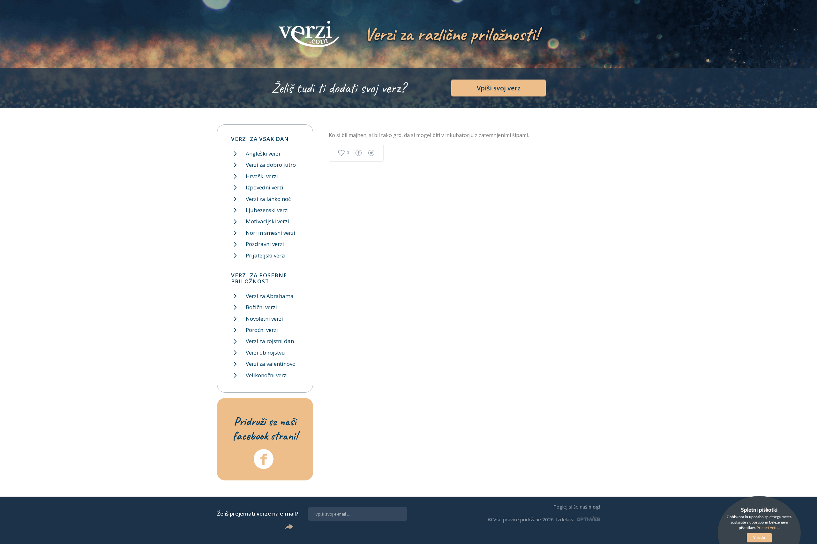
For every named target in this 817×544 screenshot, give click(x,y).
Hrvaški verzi (262, 176)
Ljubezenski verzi (267, 210)
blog (593, 506)
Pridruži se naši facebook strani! (265, 428)
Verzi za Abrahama (270, 296)
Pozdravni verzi (265, 244)
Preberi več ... (768, 528)
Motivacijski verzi (267, 221)
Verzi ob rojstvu (265, 352)
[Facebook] (264, 459)
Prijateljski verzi (266, 255)
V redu (759, 538)
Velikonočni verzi (267, 375)
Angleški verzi (263, 153)
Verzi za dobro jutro (271, 164)
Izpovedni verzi (264, 187)
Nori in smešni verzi (270, 232)
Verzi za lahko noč (268, 199)
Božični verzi (261, 307)
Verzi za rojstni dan (270, 341)
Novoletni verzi (264, 318)
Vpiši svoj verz (499, 88)
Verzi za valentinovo (271, 363)
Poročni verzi (262, 329)
